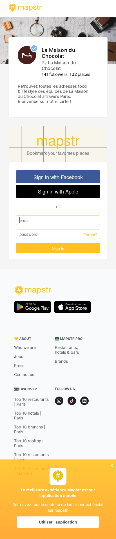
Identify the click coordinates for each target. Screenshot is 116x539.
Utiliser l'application (58, 522)
